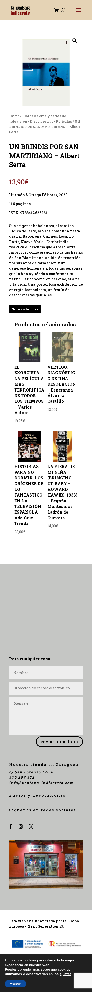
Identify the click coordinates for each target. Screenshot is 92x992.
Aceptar (15, 984)
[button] (79, 13)
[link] (20, 9)
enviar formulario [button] (59, 741)
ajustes (65, 974)
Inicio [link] (14, 116)
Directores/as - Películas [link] (51, 121)
